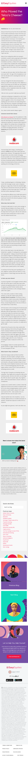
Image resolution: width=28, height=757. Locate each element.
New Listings (6, 547)
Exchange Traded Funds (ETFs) (10, 520)
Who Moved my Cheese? (7, 117)
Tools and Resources (14, 656)
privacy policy (5, 748)
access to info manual (7, 755)
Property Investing (7, 522)
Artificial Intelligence (8, 538)
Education (5, 516)
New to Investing (7, 536)
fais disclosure (17, 751)
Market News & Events (8, 513)
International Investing (8, 532)
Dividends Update (7, 518)
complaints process (18, 748)
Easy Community (7, 515)
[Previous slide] (3, 454)
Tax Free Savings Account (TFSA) (11, 531)
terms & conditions (7, 745)
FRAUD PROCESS (5, 751)
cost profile (20, 755)
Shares (4, 543)
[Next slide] (25, 454)
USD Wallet (5, 525)
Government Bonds (7, 545)
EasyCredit (5, 541)
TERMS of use (19, 745)
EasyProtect (6, 540)
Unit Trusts (5, 534)
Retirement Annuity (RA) (9, 527)
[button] (25, 3)
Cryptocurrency (6, 529)
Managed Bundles (7, 524)
